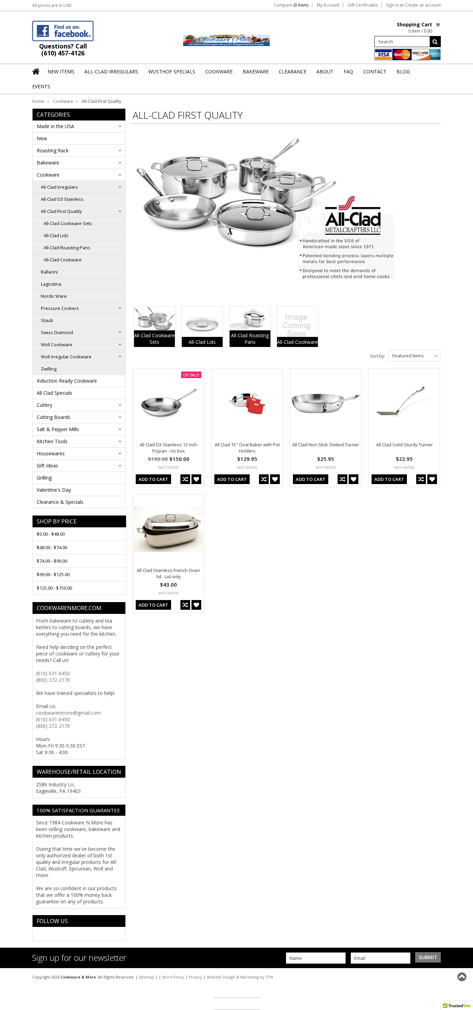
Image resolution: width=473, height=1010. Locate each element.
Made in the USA (55, 126)
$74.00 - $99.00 (52, 561)
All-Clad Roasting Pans (67, 247)
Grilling (44, 477)
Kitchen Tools (52, 441)
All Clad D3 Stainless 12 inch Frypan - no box (168, 447)
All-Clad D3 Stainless (62, 199)
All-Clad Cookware (63, 260)
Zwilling (48, 369)
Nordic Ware (54, 296)
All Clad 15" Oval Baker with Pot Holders (247, 447)
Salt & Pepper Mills (58, 429)
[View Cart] (438, 24)
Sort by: (377, 356)
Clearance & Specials (60, 502)
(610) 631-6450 (53, 673)
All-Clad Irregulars (59, 187)
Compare (291, 5)
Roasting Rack (53, 150)
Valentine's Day (54, 489)
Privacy (195, 977)
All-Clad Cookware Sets (68, 223)
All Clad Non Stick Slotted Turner (325, 444)
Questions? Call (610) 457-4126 (63, 49)
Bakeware (48, 162)
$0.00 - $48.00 (51, 534)
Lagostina (51, 284)
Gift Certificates (363, 5)
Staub (47, 320)
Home (38, 101)
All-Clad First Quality (61, 211)
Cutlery (44, 405)
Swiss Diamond (57, 332)
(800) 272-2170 (53, 680)
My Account (328, 5)
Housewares (51, 453)
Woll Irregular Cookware (66, 357)
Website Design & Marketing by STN (240, 977)
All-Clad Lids (56, 235)
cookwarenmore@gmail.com (68, 712)
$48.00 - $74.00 (52, 547)
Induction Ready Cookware (67, 380)
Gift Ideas (47, 465)
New (42, 138)
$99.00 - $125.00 (53, 574)
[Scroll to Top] (462, 977)
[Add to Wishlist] (196, 479)
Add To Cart (153, 479)
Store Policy (173, 977)
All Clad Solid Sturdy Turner (404, 444)
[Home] (36, 71)
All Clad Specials (54, 393)
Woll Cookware (56, 344)
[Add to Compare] (185, 479)
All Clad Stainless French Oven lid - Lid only (168, 573)
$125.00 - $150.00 (54, 588)
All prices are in (52, 5)
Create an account (423, 5)
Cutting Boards (53, 417)
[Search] (435, 41)
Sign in (392, 5)
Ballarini (49, 272)
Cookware (63, 101)
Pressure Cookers (60, 308)
